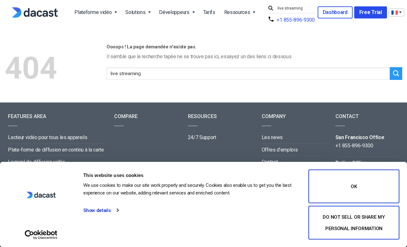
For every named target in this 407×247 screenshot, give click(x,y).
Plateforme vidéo (93, 12)
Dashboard (335, 12)
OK (354, 186)
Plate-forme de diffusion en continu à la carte (56, 150)
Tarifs (209, 12)
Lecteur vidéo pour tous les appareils (47, 137)
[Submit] (271, 8)
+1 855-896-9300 (295, 20)
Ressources (237, 12)
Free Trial (370, 12)
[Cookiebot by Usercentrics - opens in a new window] (41, 234)
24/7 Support (202, 137)
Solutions (135, 12)
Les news (272, 137)
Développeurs (174, 12)
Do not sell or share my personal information (354, 222)
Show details (97, 210)
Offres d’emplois (280, 150)
